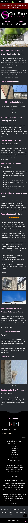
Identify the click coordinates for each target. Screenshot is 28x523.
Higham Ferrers (9, 498)
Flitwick (24, 494)
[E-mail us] (20, 1)
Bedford (18, 485)
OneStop (4, 2)
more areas (14, 503)
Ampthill (12, 483)
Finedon (19, 494)
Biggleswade (8, 487)
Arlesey (17, 483)
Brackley (20, 487)
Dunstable (4, 494)
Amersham (6, 483)
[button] (12, 112)
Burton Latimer (15, 490)
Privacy (10, 512)
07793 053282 (21, 24)
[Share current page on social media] (25, 516)
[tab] (10, 46)
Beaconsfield (11, 485)
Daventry (10, 492)
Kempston (22, 501)
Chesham (22, 490)
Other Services (14, 515)
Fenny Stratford (12, 494)
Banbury (5, 485)
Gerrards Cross (7, 496)
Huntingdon (6, 501)
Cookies (3, 512)
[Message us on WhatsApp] (13, 1)
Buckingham (6, 490)
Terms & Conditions (19, 512)
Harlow (14, 496)
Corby (5, 492)
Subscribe (23, 437)
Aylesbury (22, 483)
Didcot (22, 492)
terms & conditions (18, 134)
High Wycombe (20, 496)
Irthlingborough (14, 501)
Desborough (16, 492)
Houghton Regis (18, 498)
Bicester (23, 485)
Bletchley (15, 487)
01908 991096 (7, 24)
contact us (14, 402)
